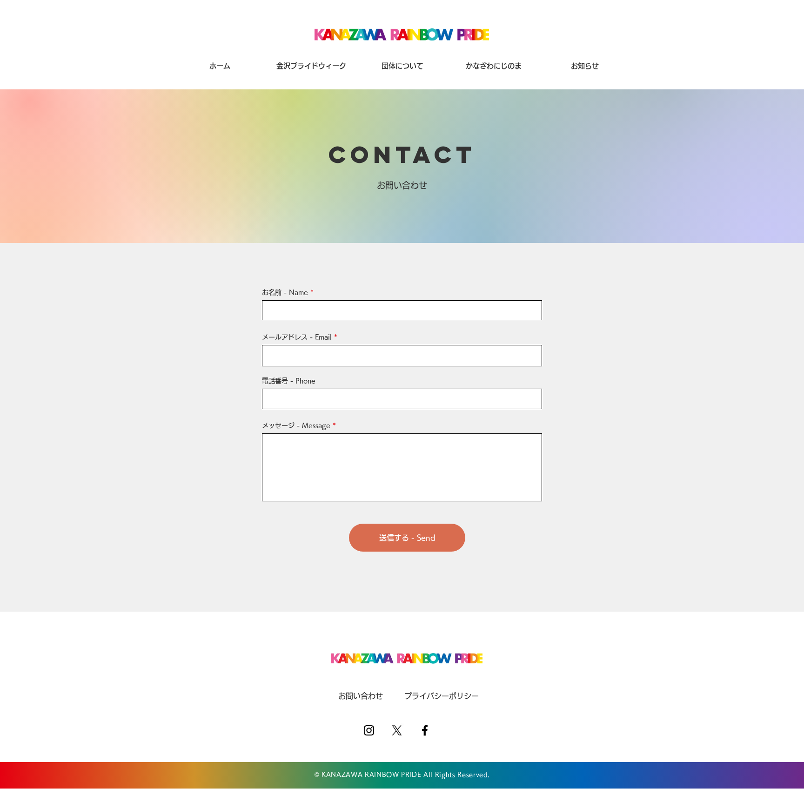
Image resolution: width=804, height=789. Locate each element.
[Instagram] (369, 730)
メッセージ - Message (296, 425)
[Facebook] (425, 730)
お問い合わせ (360, 696)
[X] (397, 730)
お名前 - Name (285, 292)
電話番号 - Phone (288, 381)
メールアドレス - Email (297, 337)
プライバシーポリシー (441, 696)
